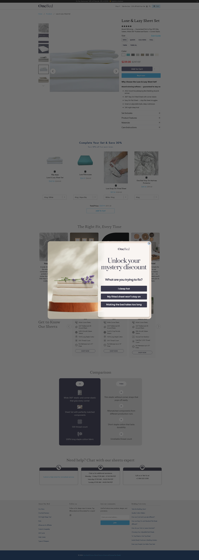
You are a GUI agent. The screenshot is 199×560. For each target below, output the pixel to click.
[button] (124, 289)
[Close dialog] (149, 243)
